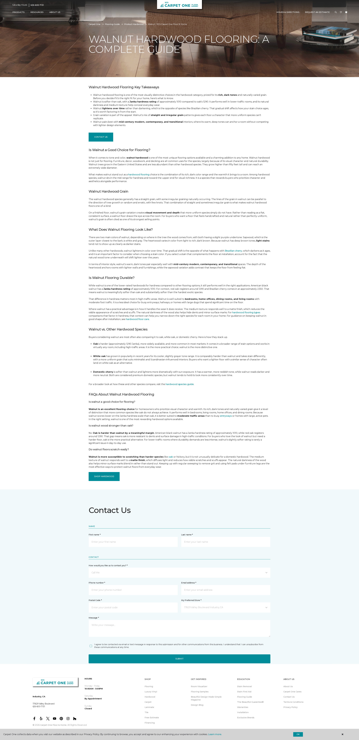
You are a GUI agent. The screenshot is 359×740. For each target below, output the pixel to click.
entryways (226, 416)
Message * (94, 618)
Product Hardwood (133, 24)
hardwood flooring (138, 174)
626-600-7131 (37, 5)
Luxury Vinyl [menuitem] (151, 691)
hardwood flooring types (246, 312)
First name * (95, 535)
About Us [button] (54, 12)
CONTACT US (101, 137)
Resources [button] (36, 12)
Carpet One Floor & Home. (53, 725)
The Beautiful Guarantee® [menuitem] (250, 702)
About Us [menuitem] (288, 686)
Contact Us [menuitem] (289, 697)
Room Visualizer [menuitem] (199, 686)
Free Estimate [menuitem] (152, 717)
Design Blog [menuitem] (197, 705)
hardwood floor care (137, 319)
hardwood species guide (180, 384)
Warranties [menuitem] (242, 707)
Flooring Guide (112, 24)
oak (171, 456)
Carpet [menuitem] (148, 702)
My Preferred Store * (191, 600)
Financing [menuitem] (150, 722)
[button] (335, 12)
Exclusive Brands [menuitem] (245, 717)
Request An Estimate (317, 12)
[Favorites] (341, 12)
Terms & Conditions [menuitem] (293, 702)
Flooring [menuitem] (149, 686)
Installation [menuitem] (243, 712)
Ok (298, 734)
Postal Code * (95, 600)
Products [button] (18, 12)
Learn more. (215, 734)
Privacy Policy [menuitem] (290, 707)
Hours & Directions (287, 12)
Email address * (188, 583)
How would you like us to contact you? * (108, 565)
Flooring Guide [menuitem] (244, 697)
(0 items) (346, 12)
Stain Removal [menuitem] (244, 686)
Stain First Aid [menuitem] (244, 691)
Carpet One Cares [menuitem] (292, 691)
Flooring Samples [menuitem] (200, 691)
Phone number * (97, 583)
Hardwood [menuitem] (150, 697)
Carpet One (94, 24)
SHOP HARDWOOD (104, 476)
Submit (179, 658)
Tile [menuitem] (146, 712)
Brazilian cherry (233, 250)
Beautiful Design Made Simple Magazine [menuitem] (206, 698)
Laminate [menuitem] (149, 707)
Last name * (187, 535)
